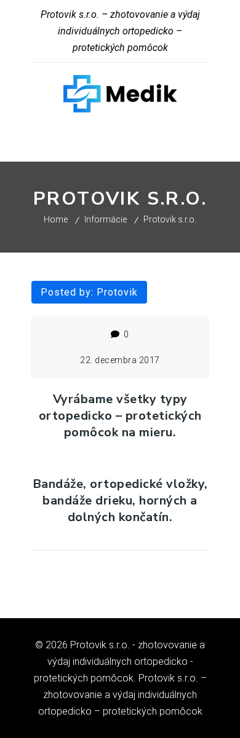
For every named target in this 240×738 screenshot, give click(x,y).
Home (56, 219)
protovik (117, 292)
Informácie (105, 219)
